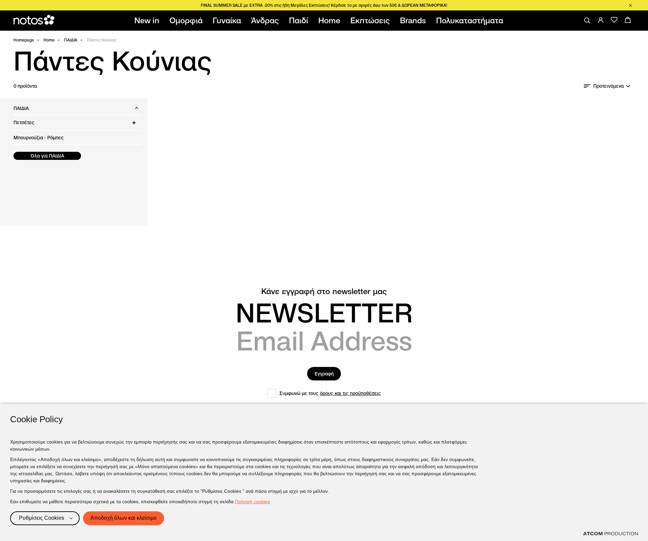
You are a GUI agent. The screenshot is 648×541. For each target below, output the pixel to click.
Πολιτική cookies (252, 501)
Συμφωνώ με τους (330, 393)
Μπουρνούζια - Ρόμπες (39, 138)
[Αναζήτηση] (587, 20)
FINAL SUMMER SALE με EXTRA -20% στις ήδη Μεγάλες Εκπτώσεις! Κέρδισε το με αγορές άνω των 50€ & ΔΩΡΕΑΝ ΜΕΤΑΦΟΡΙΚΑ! (324, 5)
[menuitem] (148, 20)
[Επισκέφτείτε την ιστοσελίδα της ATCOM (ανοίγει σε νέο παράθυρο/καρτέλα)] (610, 533)
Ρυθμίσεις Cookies (41, 518)
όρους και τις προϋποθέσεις (350, 393)
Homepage (24, 39)
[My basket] (627, 20)
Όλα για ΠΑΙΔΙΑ (47, 156)
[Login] (601, 20)
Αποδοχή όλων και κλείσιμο (123, 518)
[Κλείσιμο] (630, 5)
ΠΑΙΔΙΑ (70, 39)
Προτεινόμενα (608, 86)
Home (49, 39)
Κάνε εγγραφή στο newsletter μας (324, 291)
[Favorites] (614, 20)
